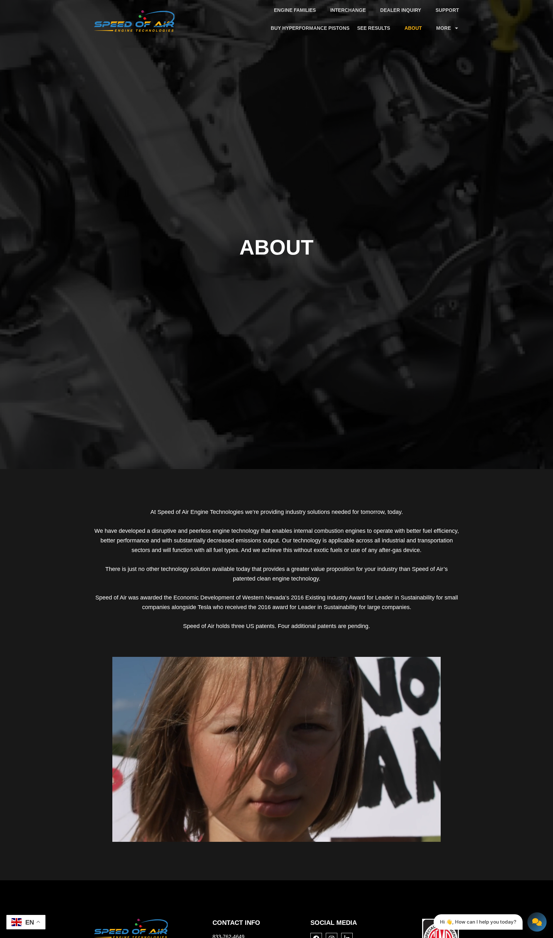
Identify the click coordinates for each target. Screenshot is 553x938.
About (413, 28)
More (443, 28)
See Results (373, 28)
